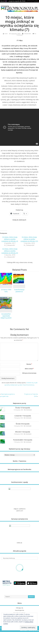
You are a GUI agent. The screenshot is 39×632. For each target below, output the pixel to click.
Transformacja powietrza (19, 291)
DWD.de (19, 543)
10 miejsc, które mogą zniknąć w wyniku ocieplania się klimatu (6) (9, 251)
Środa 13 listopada (22, 408)
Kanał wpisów (19, 610)
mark (5, 33)
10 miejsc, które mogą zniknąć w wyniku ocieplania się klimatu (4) (9, 239)
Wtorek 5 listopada (22, 432)
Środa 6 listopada (22, 424)
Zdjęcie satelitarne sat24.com (19, 510)
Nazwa (29, 364)
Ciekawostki (27, 33)
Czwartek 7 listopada (22, 416)
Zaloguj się (19, 608)
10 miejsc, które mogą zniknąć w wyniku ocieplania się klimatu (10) (29, 239)
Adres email (29, 369)
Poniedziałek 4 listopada (22, 440)
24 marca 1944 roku (6, 291)
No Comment (28, 410)
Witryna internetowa (29, 373)
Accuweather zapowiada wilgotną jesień (6, 316)
